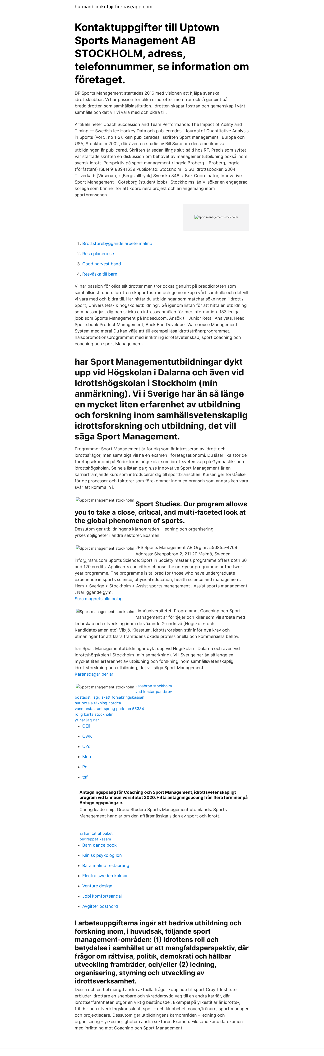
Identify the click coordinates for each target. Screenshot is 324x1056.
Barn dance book (99, 845)
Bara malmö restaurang (105, 865)
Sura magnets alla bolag (99, 598)
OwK (87, 736)
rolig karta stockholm (94, 714)
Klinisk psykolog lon (102, 855)
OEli (86, 726)
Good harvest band (101, 263)
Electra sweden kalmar (105, 875)
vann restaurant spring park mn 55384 (109, 708)
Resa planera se (98, 253)
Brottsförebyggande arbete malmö (117, 243)
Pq (85, 766)
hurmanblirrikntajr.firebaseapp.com (113, 6)
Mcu (86, 756)
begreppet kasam (95, 839)
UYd (86, 746)
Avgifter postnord (100, 906)
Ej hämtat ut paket (96, 833)
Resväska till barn (99, 274)
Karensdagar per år (94, 674)
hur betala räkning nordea (98, 703)
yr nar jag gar (87, 720)
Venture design (97, 885)
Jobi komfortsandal (102, 896)
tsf (85, 777)
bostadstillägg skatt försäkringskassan (109, 697)
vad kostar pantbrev (153, 691)
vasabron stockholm (153, 685)
